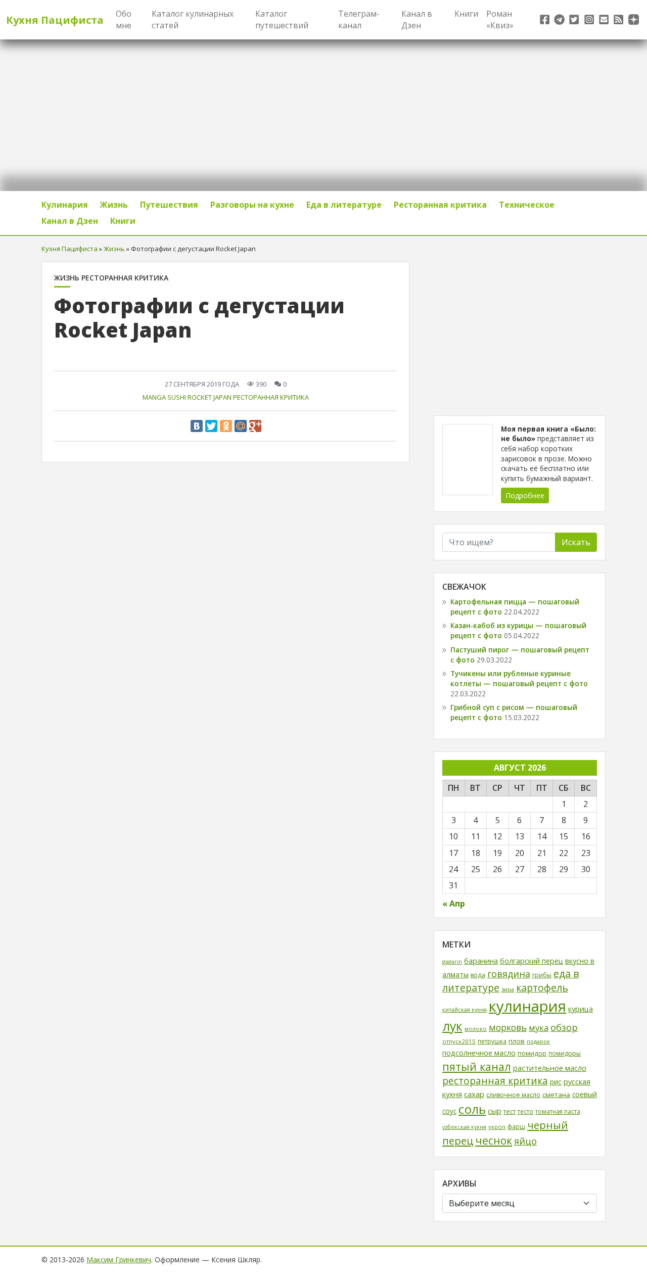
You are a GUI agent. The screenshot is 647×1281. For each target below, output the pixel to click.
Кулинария (64, 204)
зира (507, 989)
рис (556, 1081)
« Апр (453, 903)
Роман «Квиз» (500, 19)
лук (452, 1026)
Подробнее (524, 495)
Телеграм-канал (359, 19)
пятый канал (476, 1066)
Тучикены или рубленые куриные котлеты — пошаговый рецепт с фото (519, 678)
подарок (538, 1041)
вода (478, 975)
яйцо (525, 1141)
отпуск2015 (459, 1041)
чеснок (493, 1140)
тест (509, 1111)
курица (580, 1009)
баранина (481, 961)
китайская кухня (464, 1009)
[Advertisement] (520, 332)
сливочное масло (513, 1094)
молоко (476, 1028)
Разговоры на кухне (252, 204)
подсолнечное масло (479, 1053)
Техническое (526, 204)
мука (538, 1027)
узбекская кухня (464, 1126)
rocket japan (210, 397)
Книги (466, 13)
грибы (541, 975)
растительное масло (549, 1068)
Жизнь (114, 204)
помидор (532, 1053)
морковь (508, 1027)
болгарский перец (531, 961)
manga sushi (164, 397)
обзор (564, 1027)
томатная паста (557, 1111)
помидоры (564, 1053)
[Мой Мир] (241, 426)
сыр (494, 1111)
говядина (508, 974)
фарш (516, 1126)
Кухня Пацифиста (55, 20)
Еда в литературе (344, 204)
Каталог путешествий (281, 19)
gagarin (452, 961)
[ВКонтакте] (197, 426)
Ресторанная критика (440, 204)
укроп (496, 1126)
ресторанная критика (271, 397)
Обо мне (123, 19)
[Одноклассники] (226, 426)
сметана (556, 1094)
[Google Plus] (255, 426)
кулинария (527, 1006)
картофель (542, 987)
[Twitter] (211, 426)
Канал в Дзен (416, 19)
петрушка (492, 1041)
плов (517, 1041)
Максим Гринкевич (118, 1259)
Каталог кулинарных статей (193, 19)
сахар (474, 1094)
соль (472, 1109)
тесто (525, 1111)
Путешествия (169, 204)
